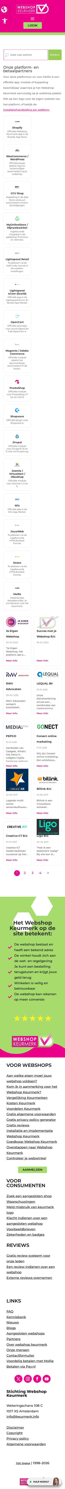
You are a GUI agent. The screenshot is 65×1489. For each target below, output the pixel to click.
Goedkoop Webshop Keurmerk (31, 1142)
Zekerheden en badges (25, 1235)
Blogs (11, 1328)
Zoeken (55, 54)
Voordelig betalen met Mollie (30, 1361)
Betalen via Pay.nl (21, 1367)
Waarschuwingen (20, 1202)
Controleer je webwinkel (26, 1158)
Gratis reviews (17, 1125)
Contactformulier (20, 1356)
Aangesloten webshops (25, 1333)
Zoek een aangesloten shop (29, 1196)
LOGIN (32, 25)
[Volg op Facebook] (37, 1379)
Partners (13, 1339)
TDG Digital (23, 1463)
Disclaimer (15, 1428)
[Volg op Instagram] (28, 1379)
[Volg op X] (18, 1379)
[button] (4, 21)
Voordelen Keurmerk (23, 1109)
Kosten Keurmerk (20, 1103)
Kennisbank (16, 1317)
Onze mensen (17, 1350)
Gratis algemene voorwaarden (31, 1114)
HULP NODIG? (41, 1481)
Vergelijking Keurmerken (26, 1098)
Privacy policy (17, 1439)
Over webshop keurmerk (26, 1345)
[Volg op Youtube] (47, 1379)
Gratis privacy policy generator (31, 1120)
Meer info (11, 660)
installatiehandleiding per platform (26, 109)
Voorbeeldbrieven (20, 1229)
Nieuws (12, 1322)
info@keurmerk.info (22, 1417)
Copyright (14, 1433)
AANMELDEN (32, 1169)
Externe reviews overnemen (29, 1278)
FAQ (9, 1311)
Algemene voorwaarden (26, 1444)
